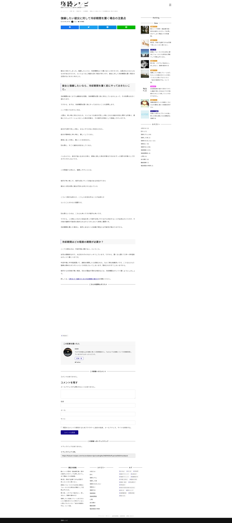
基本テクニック (125, 474)
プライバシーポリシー (104, 516)
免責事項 (122, 516)
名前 (62, 401)
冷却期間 (81, 21)
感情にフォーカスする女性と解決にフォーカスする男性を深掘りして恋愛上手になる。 (72, 487)
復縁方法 (144, 147)
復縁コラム (144, 134)
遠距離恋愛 (123, 493)
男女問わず (132, 482)
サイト (63, 419)
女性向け (134, 474)
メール (63, 410)
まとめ (129, 471)
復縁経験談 (144, 153)
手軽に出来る (124, 479)
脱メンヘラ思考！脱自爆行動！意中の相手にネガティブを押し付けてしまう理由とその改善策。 (72, 473)
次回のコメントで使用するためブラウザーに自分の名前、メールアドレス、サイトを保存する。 (97, 427)
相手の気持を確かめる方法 (127, 487)
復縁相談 (144, 150)
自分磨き (144, 159)
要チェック (130, 490)
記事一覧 (79, 358)
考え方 (122, 490)
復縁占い (144, 144)
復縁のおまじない (146, 141)
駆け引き (123, 495)
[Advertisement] (98, 54)
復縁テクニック (125, 476)
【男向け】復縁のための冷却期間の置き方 (84, 279)
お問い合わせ (130, 516)
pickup (122, 471)
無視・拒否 (123, 482)
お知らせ (144, 128)
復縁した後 (144, 137)
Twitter (78, 362)
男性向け (65, 335)
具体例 (136, 471)
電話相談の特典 (146, 166)
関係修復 (132, 493)
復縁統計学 (135, 476)
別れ (142, 131)
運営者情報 (115, 516)
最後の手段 (134, 479)
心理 (142, 156)
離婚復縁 (144, 162)
